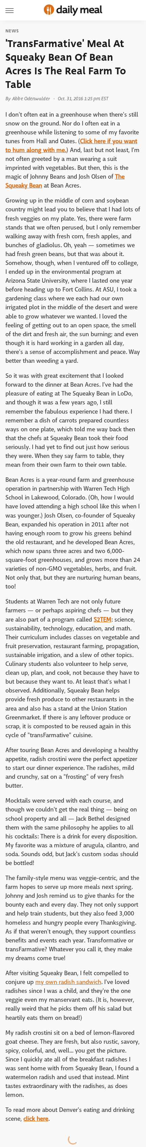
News (12, 31)
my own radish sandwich (68, 982)
